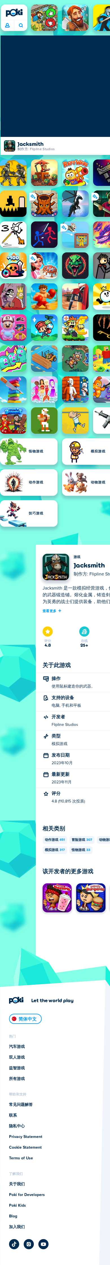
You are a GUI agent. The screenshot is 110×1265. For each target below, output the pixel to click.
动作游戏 (55, 840)
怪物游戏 (81, 850)
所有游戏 (17, 1079)
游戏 (77, 557)
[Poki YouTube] (43, 1244)
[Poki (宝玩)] (14, 13)
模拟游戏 (55, 850)
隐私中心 (17, 1126)
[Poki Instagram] (29, 1244)
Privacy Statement (25, 1137)
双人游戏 (17, 1057)
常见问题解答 (21, 1105)
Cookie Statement (25, 1148)
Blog (13, 1216)
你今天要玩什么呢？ (20, 25)
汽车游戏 (17, 1047)
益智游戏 (17, 1068)
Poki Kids (17, 1206)
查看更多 (49, 611)
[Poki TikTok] (14, 1244)
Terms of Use (21, 1158)
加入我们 (17, 1227)
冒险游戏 (82, 840)
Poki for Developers (27, 1195)
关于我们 (17, 1184)
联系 (13, 1115)
